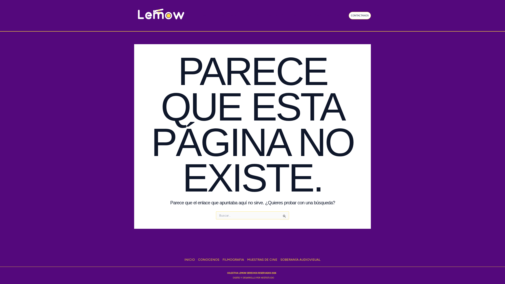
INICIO (206, 15)
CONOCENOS (227, 15)
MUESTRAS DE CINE (283, 15)
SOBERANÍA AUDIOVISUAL (323, 15)
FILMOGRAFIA (253, 15)
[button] (360, 15)
